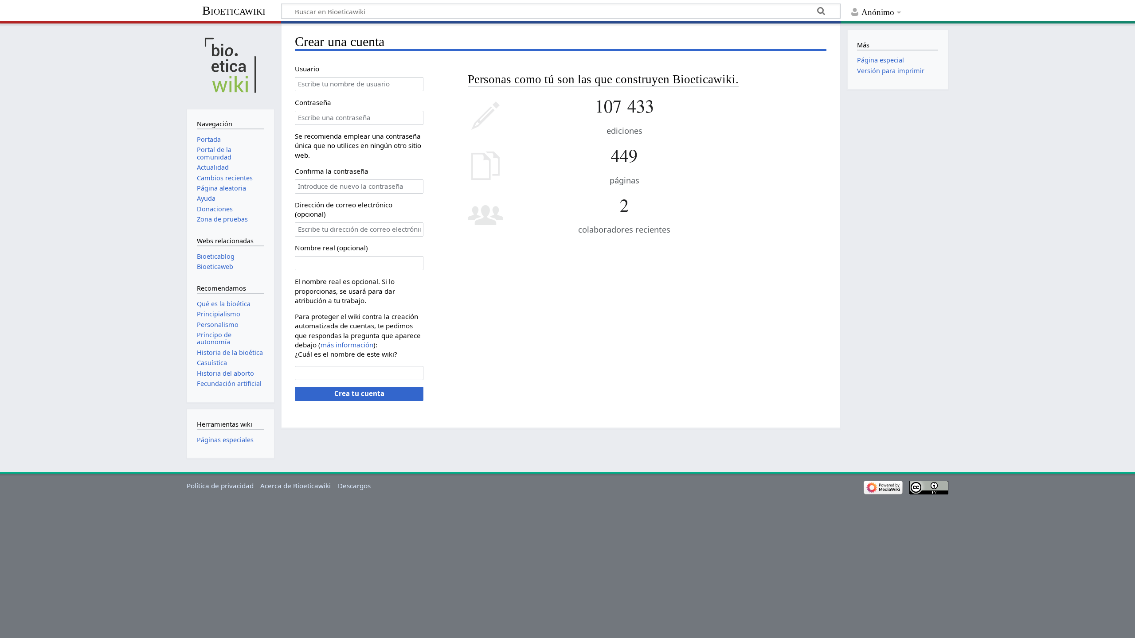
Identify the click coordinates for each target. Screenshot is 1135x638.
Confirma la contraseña (331, 171)
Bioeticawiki (234, 10)
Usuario (307, 68)
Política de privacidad (220, 485)
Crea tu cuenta (359, 393)
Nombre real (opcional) (331, 247)
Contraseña (313, 102)
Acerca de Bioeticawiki (295, 485)
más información (347, 344)
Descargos (354, 485)
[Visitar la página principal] (230, 65)
